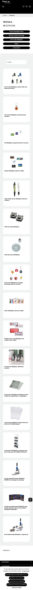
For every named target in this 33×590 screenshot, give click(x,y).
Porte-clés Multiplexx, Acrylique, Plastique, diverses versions (13, 283)
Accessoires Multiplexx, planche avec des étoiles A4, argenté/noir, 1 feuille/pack (16, 395)
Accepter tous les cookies (16, 584)
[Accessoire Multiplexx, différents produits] (16, 357)
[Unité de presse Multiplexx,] (16, 245)
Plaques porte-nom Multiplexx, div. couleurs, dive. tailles (14, 339)
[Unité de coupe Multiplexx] (16, 217)
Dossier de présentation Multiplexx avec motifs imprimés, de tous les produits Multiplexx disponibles (16, 508)
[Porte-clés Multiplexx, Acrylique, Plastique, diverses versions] (16, 273)
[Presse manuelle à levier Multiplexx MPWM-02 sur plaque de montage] (16, 469)
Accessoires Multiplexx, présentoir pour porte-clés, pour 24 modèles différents (16, 451)
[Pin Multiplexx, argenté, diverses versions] (16, 133)
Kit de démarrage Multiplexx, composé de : (16, 535)
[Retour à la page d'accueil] (13, 2)
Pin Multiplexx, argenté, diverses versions (16, 143)
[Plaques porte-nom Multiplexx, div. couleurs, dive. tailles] (16, 329)
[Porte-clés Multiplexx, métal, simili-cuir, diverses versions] (16, 77)
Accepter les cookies (16, 581)
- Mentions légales (17, 587)
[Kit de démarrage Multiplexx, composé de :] (16, 525)
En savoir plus (25, 571)
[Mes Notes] (26, 6)
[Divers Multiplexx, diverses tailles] (16, 301)
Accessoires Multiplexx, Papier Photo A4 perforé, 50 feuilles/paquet (16, 423)
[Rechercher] (23, 6)
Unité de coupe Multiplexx (11, 226)
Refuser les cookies (17, 578)
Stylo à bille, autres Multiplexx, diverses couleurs (15, 199)
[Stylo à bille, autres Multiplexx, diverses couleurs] (16, 189)
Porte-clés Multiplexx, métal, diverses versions (15, 115)
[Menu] (3, 6)
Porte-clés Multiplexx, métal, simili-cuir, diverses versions (15, 87)
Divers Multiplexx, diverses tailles (14, 310)
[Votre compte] (29, 6)
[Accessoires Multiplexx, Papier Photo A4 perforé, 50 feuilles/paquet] (16, 413)
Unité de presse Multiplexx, (12, 254)
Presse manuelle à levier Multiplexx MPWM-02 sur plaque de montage (14, 479)
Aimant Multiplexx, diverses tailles (14, 171)
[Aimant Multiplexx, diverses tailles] (16, 161)
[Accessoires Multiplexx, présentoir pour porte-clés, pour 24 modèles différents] (16, 441)
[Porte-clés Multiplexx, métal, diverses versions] (16, 105)
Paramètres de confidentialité (17, 574)
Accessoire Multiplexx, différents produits (14, 367)
